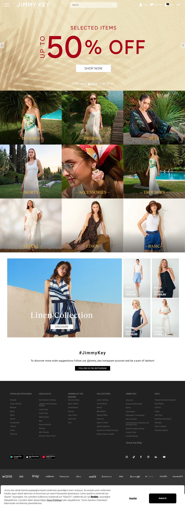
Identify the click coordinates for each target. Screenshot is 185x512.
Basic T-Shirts (73, 404)
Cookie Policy (131, 432)
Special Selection (103, 426)
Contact (158, 407)
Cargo (157, 411)
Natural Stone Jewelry (105, 434)
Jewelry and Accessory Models (48, 405)
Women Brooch (45, 425)
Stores (128, 408)
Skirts (12, 411)
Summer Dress (73, 400)
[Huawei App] (48, 457)
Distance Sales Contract (135, 428)
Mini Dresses (44, 432)
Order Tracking (160, 426)
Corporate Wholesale (134, 404)
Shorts (12, 419)
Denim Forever (102, 423)
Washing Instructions (163, 419)
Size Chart (159, 415)
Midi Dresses (44, 417)
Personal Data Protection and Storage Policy (137, 424)
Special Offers (102, 415)
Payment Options (161, 430)
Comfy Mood (102, 404)
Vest (69, 423)
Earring (42, 428)
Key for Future (131, 419)
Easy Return (159, 404)
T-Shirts (13, 426)
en (178, 5)
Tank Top (13, 434)
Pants (12, 430)
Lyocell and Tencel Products (107, 430)
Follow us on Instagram (93, 368)
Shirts (12, 415)
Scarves (71, 411)
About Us (129, 400)
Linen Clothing (15, 404)
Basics (99, 407)
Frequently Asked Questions (165, 400)
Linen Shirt (72, 419)
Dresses (13, 400)
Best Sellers (101, 411)
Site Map (158, 423)
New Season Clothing (47, 400)
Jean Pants (72, 415)
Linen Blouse (73, 407)
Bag (40, 421)
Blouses (13, 407)
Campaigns (130, 411)
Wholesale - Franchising (135, 415)
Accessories (14, 423)
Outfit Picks (43, 413)
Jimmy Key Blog (134, 442)
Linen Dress (43, 409)
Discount (100, 419)
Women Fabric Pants (47, 436)
